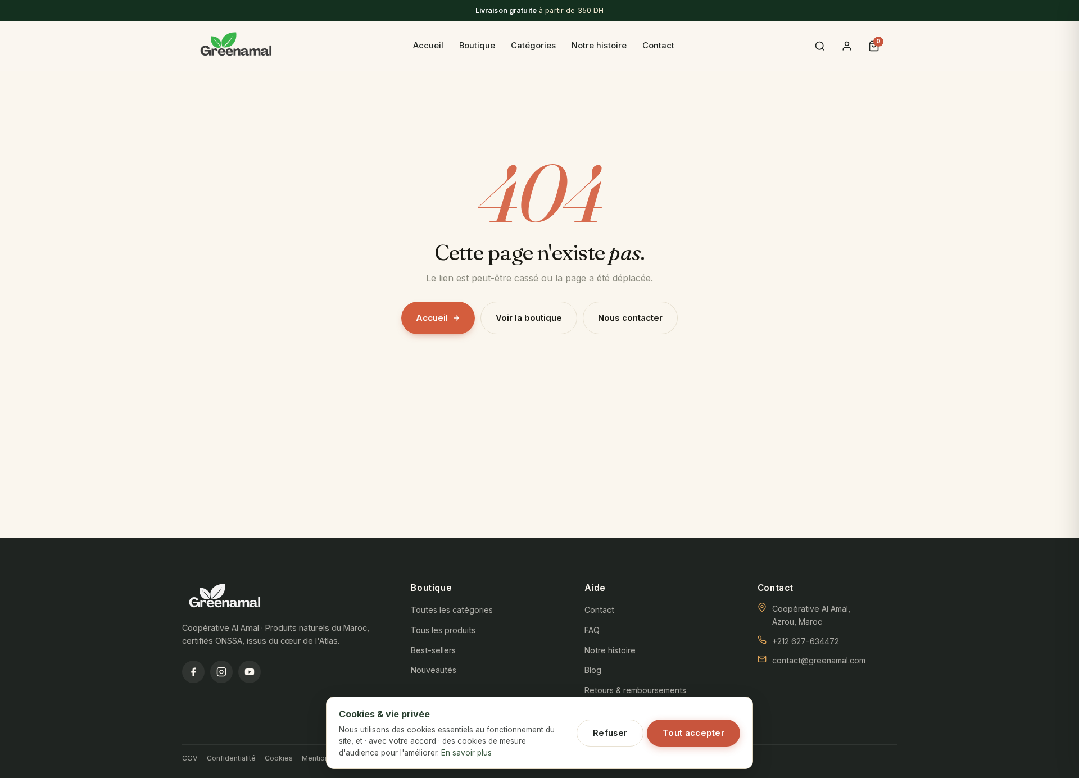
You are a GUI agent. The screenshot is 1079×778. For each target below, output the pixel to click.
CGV (190, 758)
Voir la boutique (529, 317)
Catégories (533, 45)
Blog (592, 670)
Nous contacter (630, 317)
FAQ (592, 630)
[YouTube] (249, 672)
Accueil (428, 45)
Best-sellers (433, 650)
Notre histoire (599, 45)
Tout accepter (693, 733)
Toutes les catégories (452, 610)
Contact (658, 45)
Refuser (610, 733)
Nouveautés (433, 670)
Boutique (477, 45)
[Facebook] (193, 672)
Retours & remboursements (635, 690)
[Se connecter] (847, 46)
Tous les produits (443, 630)
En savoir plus (466, 752)
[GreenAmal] (236, 46)
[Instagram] (221, 672)
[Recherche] (820, 46)
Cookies (279, 758)
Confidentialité (231, 758)
